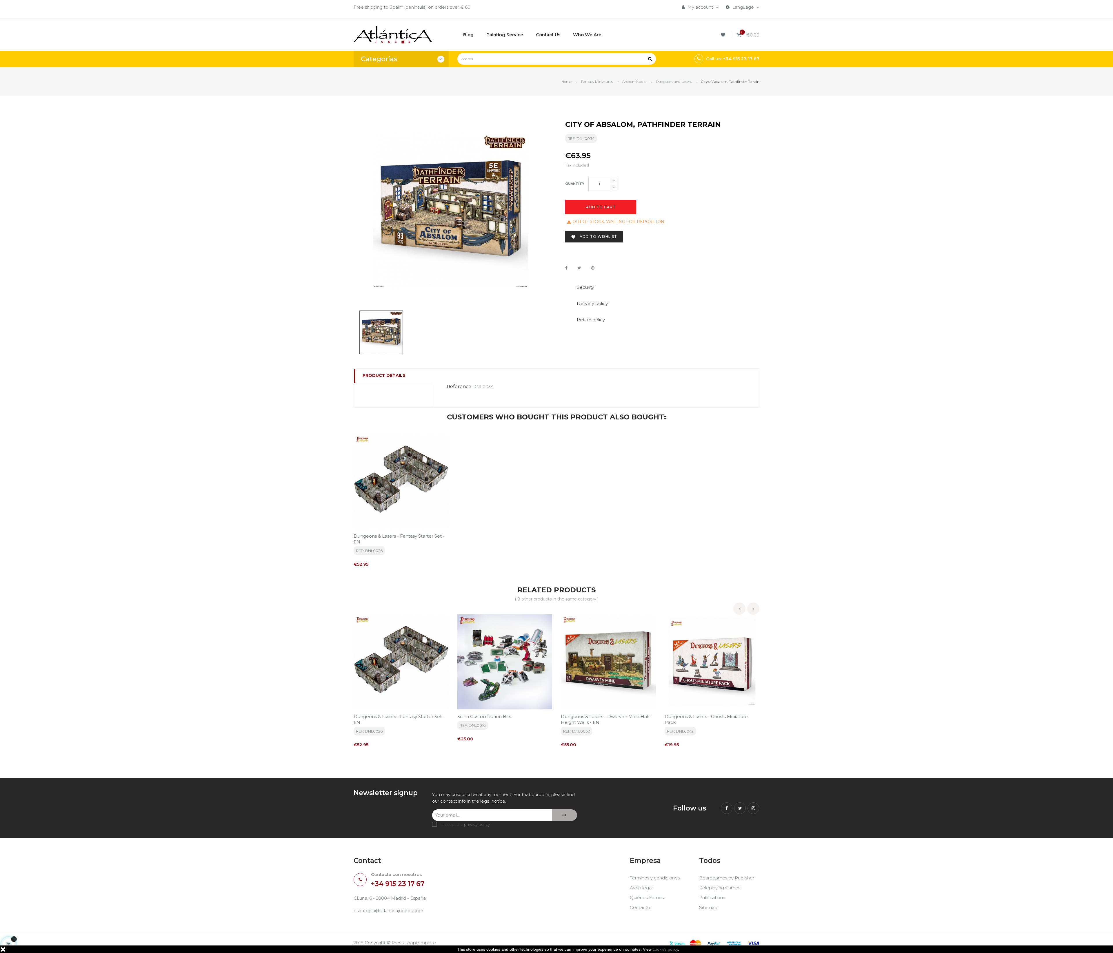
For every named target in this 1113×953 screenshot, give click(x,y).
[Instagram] (753, 808)
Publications (712, 897)
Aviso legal (641, 887)
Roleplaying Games (719, 887)
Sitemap (708, 907)
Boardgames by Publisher (726, 878)
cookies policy (665, 949)
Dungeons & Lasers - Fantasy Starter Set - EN (399, 539)
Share (566, 267)
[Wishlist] (723, 35)
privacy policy (477, 824)
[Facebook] (726, 808)
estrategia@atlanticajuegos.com (388, 910)
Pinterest (592, 267)
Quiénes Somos (647, 897)
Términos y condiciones (655, 878)
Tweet (579, 267)
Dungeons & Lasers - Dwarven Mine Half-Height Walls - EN (606, 719)
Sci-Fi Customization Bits (484, 716)
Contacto (640, 907)
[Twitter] (739, 808)
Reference (459, 386)
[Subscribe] (564, 815)
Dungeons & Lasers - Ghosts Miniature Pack (706, 719)
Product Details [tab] (384, 375)
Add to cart (601, 207)
